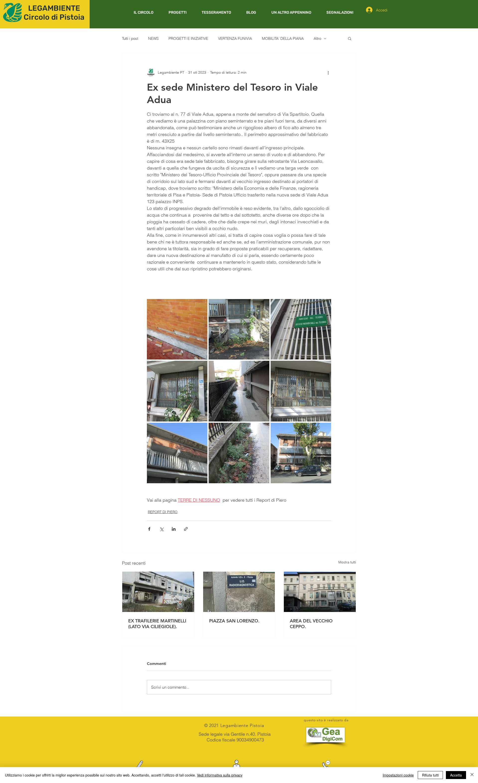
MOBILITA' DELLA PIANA (283, 38)
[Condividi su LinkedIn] (173, 529)
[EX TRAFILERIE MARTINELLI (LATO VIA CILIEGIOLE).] (158, 592)
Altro (317, 38)
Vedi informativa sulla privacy (219, 775)
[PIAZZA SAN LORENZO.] (239, 592)
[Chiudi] (472, 775)
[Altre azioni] (328, 72)
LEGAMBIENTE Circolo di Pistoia (54, 13)
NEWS (153, 38)
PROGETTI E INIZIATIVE (188, 38)
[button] (177, 12)
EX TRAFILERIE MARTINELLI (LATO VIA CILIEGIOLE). (157, 623)
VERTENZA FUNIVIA (235, 38)
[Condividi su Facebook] (149, 529)
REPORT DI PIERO (163, 512)
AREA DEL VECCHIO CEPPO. (311, 623)
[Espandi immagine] (177, 329)
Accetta (456, 775)
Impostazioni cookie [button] (398, 775)
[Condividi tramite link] (185, 529)
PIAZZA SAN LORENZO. (234, 621)
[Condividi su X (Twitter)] (161, 529)
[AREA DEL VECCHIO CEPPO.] (320, 592)
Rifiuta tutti (430, 775)
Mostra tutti (347, 562)
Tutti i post (130, 38)
